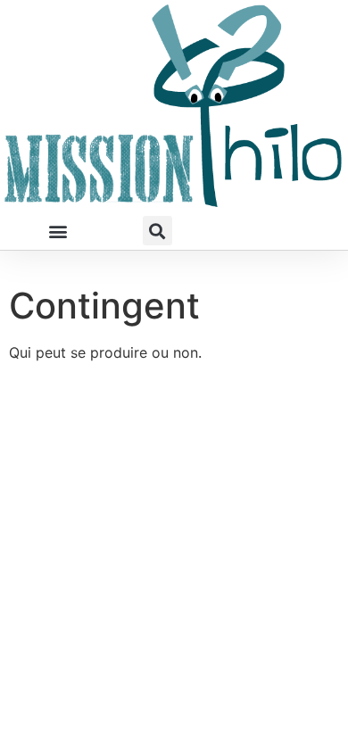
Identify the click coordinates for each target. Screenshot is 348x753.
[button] (57, 230)
